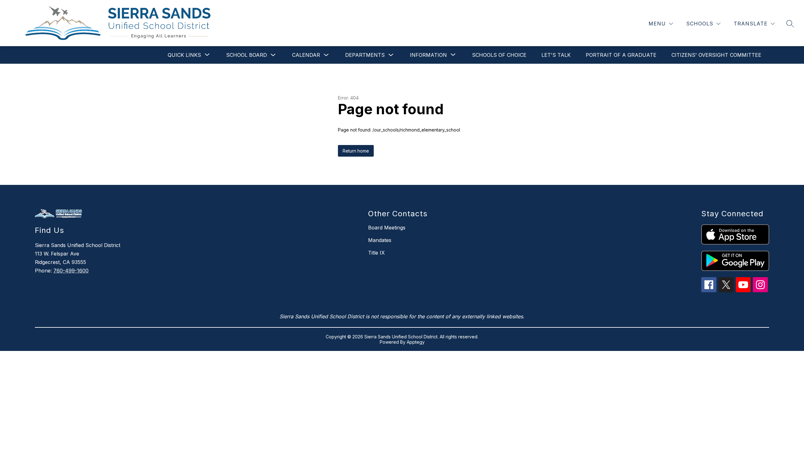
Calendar (306, 55)
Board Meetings (386, 227)
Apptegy (416, 342)
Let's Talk (556, 55)
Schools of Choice (499, 55)
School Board (246, 55)
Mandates (379, 240)
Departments (365, 55)
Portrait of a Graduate (621, 55)
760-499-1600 (71, 270)
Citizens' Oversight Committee (716, 55)
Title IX (376, 253)
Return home (356, 150)
